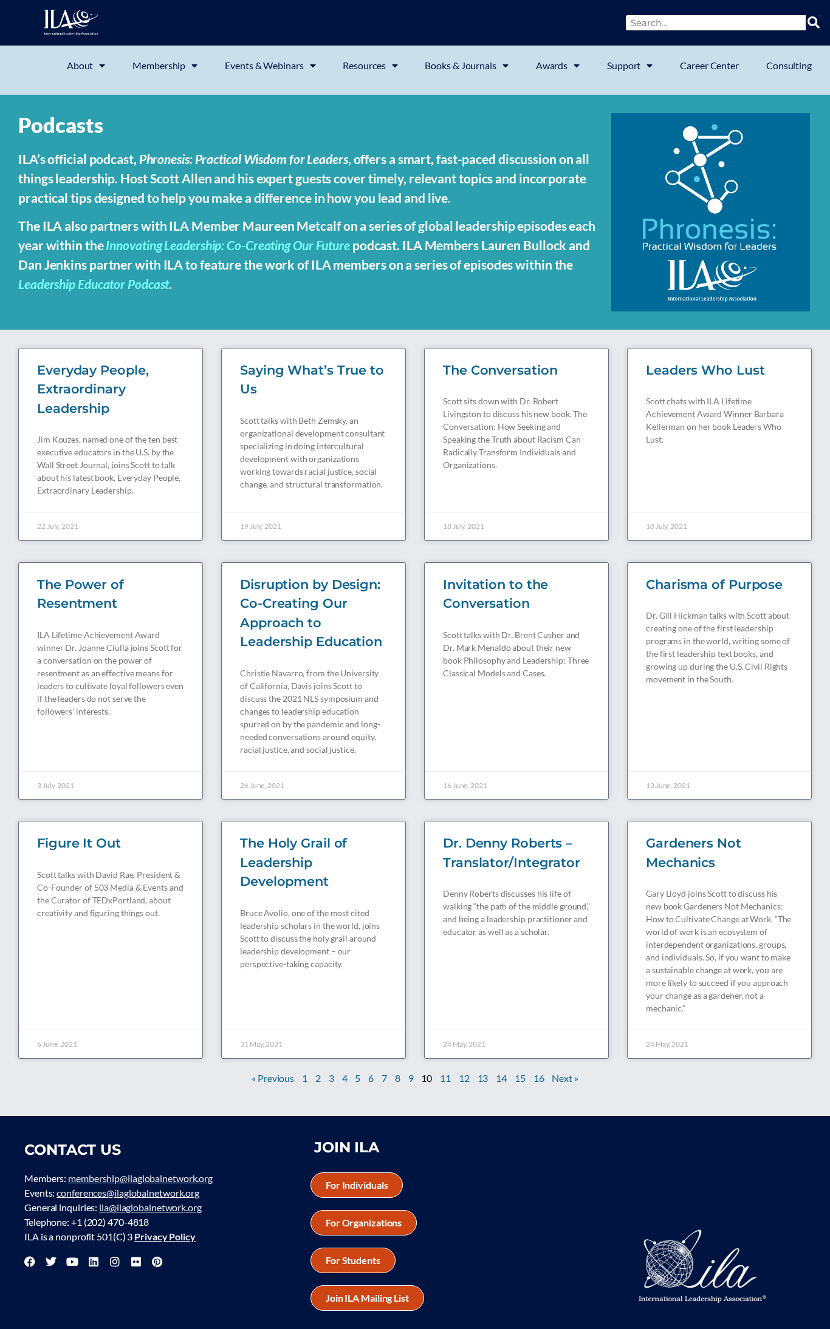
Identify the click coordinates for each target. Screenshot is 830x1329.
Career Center (709, 65)
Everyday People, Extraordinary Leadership (92, 389)
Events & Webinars (264, 65)
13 (483, 1078)
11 (445, 1078)
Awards (552, 65)
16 (538, 1078)
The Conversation (500, 370)
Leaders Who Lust (705, 370)
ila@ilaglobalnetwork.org (150, 1207)
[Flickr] (136, 1261)
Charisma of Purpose (714, 584)
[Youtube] (72, 1261)
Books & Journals (460, 65)
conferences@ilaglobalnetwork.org (128, 1192)
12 (464, 1078)
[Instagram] (114, 1261)
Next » (565, 1078)
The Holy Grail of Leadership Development (293, 862)
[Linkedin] (93, 1261)
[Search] (813, 22)
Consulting (789, 65)
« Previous (273, 1078)
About (80, 65)
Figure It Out (79, 843)
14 (501, 1078)
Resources (364, 65)
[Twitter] (51, 1261)
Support (623, 65)
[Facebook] (29, 1261)
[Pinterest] (156, 1261)
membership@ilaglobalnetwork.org (140, 1178)
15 (520, 1078)
